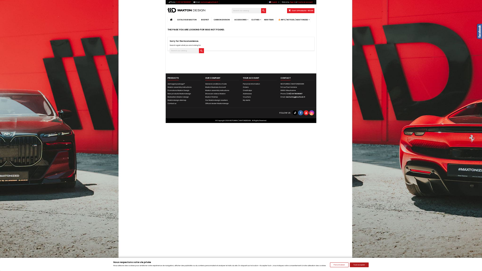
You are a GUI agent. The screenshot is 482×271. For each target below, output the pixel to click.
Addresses (247, 93)
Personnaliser (339, 265)
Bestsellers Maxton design (178, 97)
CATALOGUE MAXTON (187, 19)
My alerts (246, 100)
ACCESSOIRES (240, 19)
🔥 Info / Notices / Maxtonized (293, 19)
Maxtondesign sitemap (177, 100)
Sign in (292, 2)
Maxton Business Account (215, 87)
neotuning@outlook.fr (209, 2)
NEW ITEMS (269, 19)
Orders (246, 87)
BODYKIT (205, 19)
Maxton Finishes (211, 97)
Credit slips (247, 90)
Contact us (172, 103)
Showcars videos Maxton (215, 93)
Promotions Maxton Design (178, 90)
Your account (251, 78)
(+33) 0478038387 (183, 2)
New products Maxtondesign (179, 93)
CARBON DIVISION (222, 19)
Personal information (251, 84)
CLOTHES (255, 19)
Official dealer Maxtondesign (217, 103)
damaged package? (176, 84)
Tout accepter (359, 265)
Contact (286, 78)
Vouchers (247, 97)
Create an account (305, 2)
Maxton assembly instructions (180, 87)
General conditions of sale (216, 84)
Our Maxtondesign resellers (216, 100)
